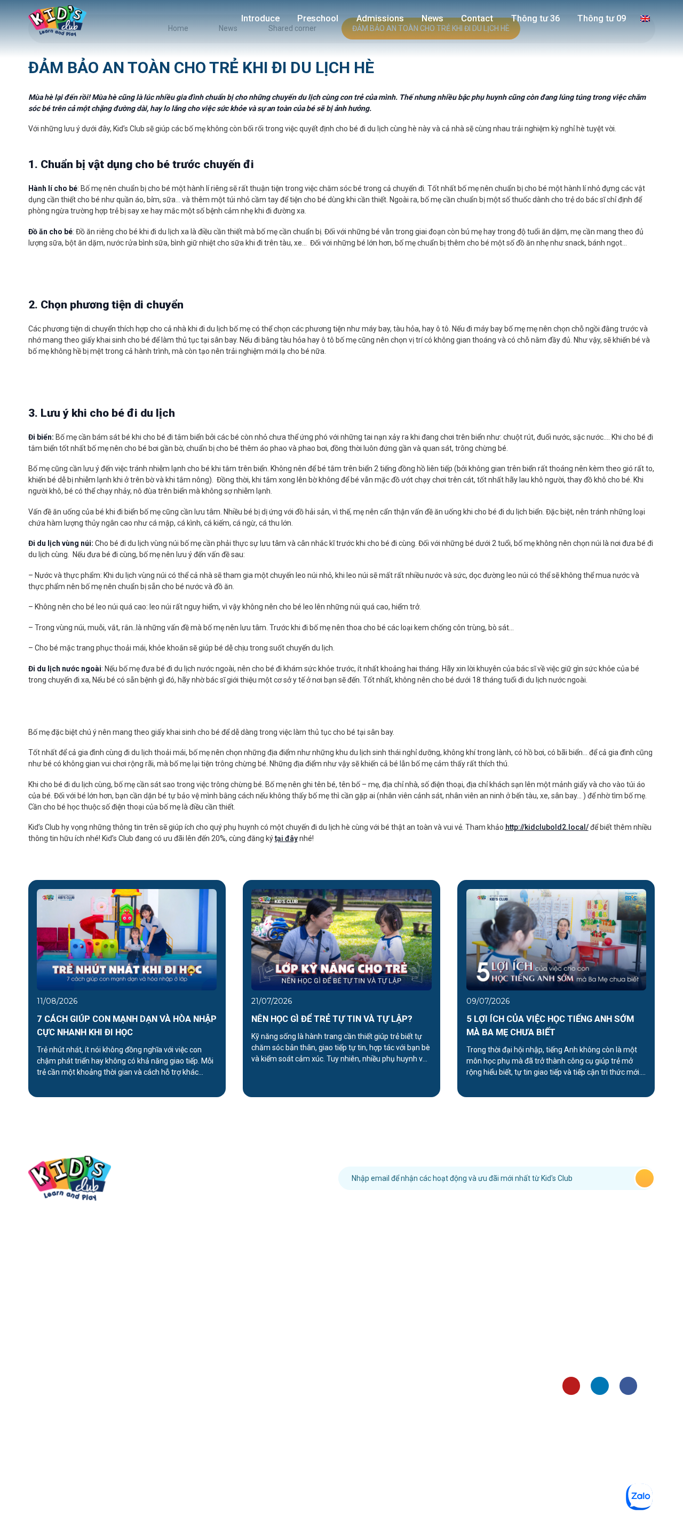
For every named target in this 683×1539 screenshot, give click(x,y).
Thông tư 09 (601, 18)
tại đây (286, 838)
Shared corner (586, 1346)
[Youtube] (571, 1385)
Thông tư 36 (535, 18)
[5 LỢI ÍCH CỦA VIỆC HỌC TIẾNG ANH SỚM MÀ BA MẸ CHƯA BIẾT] (556, 938)
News (432, 18)
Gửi (644, 1178)
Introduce (260, 18)
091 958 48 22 (233, 1178)
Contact (477, 18)
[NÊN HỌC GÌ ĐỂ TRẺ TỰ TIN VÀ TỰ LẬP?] (341, 938)
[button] (19, 988)
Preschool (317, 18)
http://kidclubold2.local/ (547, 827)
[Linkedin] (599, 1385)
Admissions (380, 18)
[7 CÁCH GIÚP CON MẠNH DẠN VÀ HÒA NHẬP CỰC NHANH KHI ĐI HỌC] (127, 938)
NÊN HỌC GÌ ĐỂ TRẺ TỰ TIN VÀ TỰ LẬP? (331, 1019)
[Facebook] (628, 1385)
